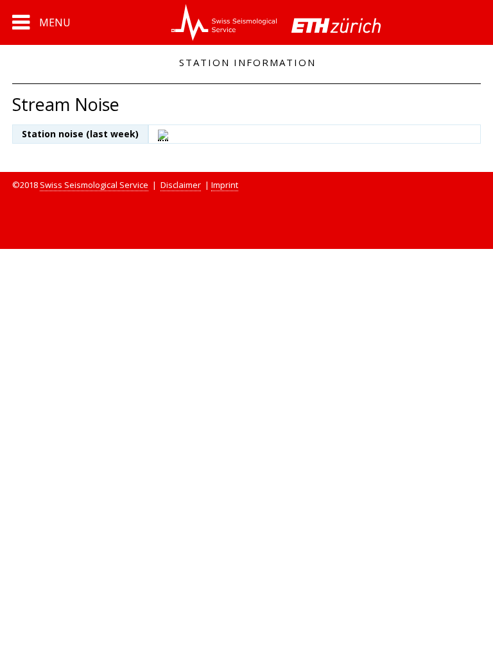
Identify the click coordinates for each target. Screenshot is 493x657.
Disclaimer (180, 185)
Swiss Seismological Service (94, 185)
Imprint (224, 185)
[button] (41, 22)
